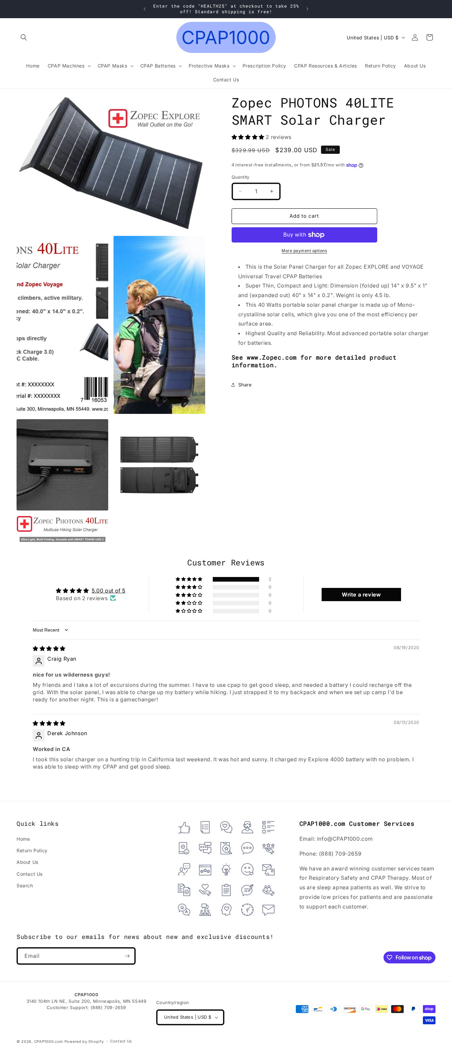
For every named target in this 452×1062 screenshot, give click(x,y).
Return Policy (32, 850)
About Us (27, 862)
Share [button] (245, 384)
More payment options (304, 250)
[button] (24, 37)
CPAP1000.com (48, 1041)
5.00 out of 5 (108, 590)
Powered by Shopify (84, 1041)
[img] (49, 648)
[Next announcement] (307, 9)
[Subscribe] (127, 956)
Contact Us (30, 874)
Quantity (240, 177)
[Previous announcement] (144, 9)
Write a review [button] (361, 594)
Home (23, 839)
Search (25, 885)
